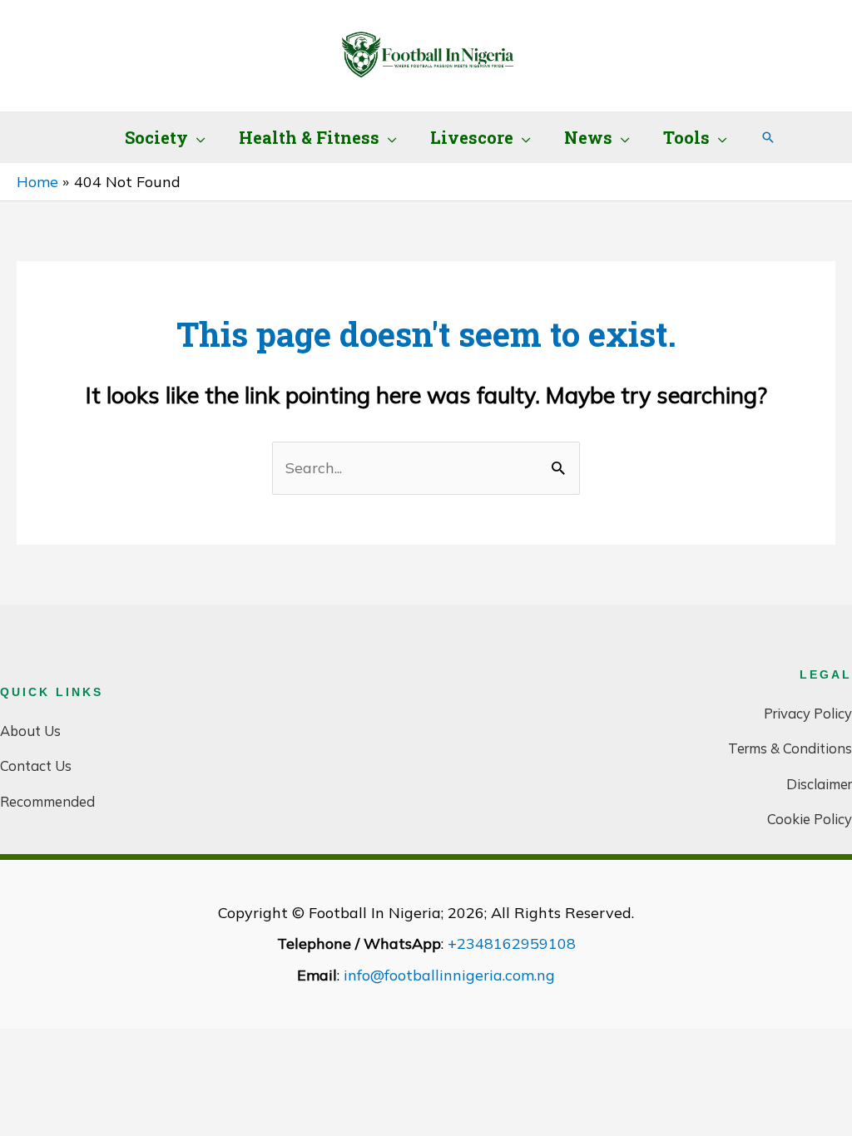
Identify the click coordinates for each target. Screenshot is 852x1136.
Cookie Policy (809, 818)
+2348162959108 (512, 943)
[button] (197, 137)
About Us (30, 730)
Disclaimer (819, 784)
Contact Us (36, 765)
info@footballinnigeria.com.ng (449, 975)
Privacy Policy (808, 713)
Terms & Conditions (790, 748)
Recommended (47, 801)
